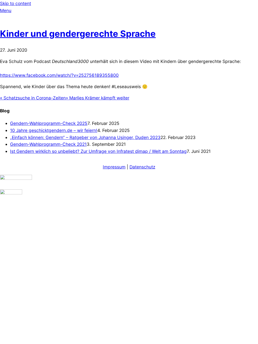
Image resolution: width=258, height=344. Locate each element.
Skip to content (15, 3)
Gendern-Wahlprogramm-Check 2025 (48, 123)
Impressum (114, 166)
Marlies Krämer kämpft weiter (97, 97)
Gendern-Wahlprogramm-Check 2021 (48, 144)
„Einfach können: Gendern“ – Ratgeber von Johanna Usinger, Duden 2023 (85, 137)
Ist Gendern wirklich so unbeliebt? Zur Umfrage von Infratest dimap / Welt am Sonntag (98, 151)
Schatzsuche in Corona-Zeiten (33, 97)
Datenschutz (142, 166)
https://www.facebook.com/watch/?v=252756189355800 (59, 75)
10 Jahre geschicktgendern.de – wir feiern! (53, 130)
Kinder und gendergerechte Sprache (78, 33)
